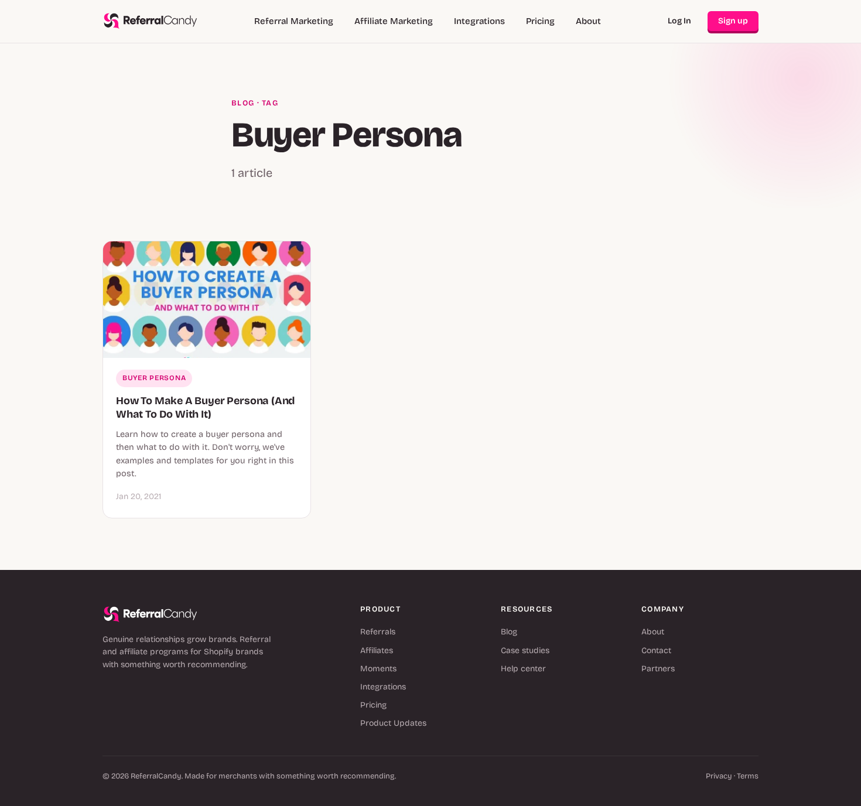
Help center (523, 669)
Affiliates (376, 650)
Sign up (733, 21)
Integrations (479, 21)
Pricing (540, 21)
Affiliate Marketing (393, 21)
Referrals (377, 632)
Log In (679, 21)
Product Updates (393, 723)
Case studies (525, 650)
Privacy (719, 776)
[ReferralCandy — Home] (150, 21)
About (588, 21)
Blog (242, 103)
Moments (378, 669)
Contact (656, 650)
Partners (658, 669)
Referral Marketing (293, 21)
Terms (747, 776)
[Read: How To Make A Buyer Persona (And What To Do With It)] (206, 299)
